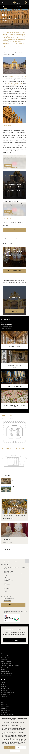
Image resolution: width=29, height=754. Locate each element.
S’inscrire (16, 640)
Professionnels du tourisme (7, 692)
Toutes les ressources (6, 495)
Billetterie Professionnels (7, 704)
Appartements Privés (6, 326)
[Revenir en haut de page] (27, 561)
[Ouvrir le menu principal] (2, 2)
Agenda (24, 6)
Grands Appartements (6, 324)
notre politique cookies (15, 743)
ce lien (9, 739)
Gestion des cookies (6, 675)
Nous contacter (7, 600)
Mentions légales (5, 671)
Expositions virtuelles (15, 487)
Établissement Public (6, 648)
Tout (2, 322)
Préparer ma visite (12, 6)
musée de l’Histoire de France (14, 83)
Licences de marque (6, 661)
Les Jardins (7, 416)
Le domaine (4, 552)
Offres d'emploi (5, 655)
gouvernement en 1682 (8, 43)
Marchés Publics (5, 667)
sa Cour (18, 41)
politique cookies (18, 728)
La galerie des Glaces (14, 346)
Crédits (3, 669)
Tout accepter (9, 747)
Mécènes (3, 684)
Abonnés (3, 682)
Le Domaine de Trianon (14, 448)
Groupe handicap (5, 688)
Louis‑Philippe (13, 84)
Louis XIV (7, 41)
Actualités (19, 6)
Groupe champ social (6, 690)
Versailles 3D (4, 712)
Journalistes (4, 696)
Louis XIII (5, 39)
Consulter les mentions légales (11, 167)
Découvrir (5, 6)
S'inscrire (14, 311)
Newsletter (3, 653)
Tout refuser (21, 747)
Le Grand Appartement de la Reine (14, 406)
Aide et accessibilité (6, 663)
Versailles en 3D (16, 479)
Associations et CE (5, 694)
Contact (3, 651)
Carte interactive (5, 706)
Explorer (14, 229)
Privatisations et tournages (7, 657)
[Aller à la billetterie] (26, 2)
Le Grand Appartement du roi (14, 366)
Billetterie (3, 702)
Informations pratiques (9, 594)
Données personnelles (6, 673)
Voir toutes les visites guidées (14, 270)
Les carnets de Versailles (7, 714)
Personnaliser (15, 750)
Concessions (4, 659)
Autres (3, 329)
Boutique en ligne (5, 710)
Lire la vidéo (8, 165)
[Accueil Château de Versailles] (14, 2)
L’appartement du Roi (14, 386)
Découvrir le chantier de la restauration (14, 191)
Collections (4, 708)
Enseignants (4, 686)
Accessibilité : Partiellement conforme (10, 665)
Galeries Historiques (6, 328)
